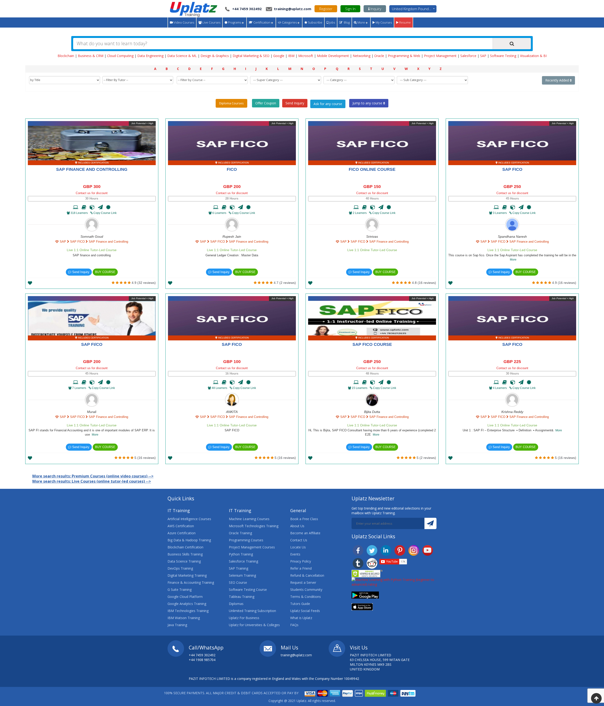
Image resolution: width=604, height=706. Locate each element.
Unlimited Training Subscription (252, 610)
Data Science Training (184, 561)
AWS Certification (181, 526)
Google (278, 55)
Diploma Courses (231, 103)
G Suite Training (180, 589)
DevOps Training (180, 568)
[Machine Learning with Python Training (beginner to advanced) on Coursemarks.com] (394, 581)
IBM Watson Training (184, 618)
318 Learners (79, 213)
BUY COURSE (105, 272)
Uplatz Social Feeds (305, 610)
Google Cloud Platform (185, 596)
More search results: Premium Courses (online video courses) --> (93, 476)
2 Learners (359, 213)
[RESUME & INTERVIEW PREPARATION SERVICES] (100, 207)
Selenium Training (242, 575)
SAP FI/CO (91, 344)
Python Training (241, 554)
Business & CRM (90, 55)
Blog (346, 22)
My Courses (383, 22)
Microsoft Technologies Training (253, 526)
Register (325, 8)
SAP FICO (512, 169)
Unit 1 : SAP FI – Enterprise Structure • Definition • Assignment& (512, 430)
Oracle (379, 55)
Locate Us (298, 547)
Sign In (350, 8)
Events (295, 554)
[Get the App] (365, 594)
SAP (483, 55)
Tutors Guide (300, 603)
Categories (289, 22)
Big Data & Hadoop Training (189, 540)
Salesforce (468, 55)
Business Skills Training (185, 554)
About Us (297, 526)
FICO (232, 169)
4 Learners (500, 388)
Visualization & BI (533, 55)
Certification (261, 22)
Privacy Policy (300, 561)
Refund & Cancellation (307, 575)
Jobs (331, 22)
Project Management (440, 55)
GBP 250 (512, 186)
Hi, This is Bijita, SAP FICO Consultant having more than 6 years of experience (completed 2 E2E (372, 432)
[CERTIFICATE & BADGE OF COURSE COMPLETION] (108, 207)
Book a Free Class (304, 519)
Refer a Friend (301, 568)
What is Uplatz (301, 618)
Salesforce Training (243, 561)
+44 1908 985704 (202, 659)
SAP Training (238, 568)
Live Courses (211, 22)
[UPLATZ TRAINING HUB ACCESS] (84, 207)
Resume (404, 22)
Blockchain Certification (185, 547)
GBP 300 (92, 186)
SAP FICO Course (372, 344)
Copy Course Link (105, 213)
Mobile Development (333, 55)
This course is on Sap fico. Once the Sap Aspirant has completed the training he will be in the (512, 257)
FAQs (294, 625)
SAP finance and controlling (92, 255)
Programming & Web (404, 55)
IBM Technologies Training (188, 610)
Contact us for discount (92, 193)
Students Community (306, 589)
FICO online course (372, 169)
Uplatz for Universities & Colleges (254, 625)
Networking (361, 55)
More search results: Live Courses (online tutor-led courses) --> (91, 481)
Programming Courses (246, 540)
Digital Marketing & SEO (251, 55)
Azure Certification (182, 533)
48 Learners (219, 388)
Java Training (177, 625)
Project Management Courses (252, 547)
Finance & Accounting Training (191, 582)
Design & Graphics (215, 55)
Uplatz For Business (244, 618)
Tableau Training (241, 596)
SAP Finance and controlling (91, 169)
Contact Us (298, 540)
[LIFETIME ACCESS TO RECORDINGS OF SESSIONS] (75, 207)
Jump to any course (367, 103)
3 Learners (500, 213)
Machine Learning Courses (249, 519)
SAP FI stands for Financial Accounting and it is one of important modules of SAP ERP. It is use (92, 432)
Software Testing (503, 55)
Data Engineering (150, 55)
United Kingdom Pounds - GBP (414, 8)
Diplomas (236, 603)
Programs (234, 22)
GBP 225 (512, 361)
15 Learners (359, 388)
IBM (291, 55)
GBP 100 (232, 361)
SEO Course (238, 582)
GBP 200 (232, 186)
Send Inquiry (294, 103)
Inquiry (375, 8)
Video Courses (183, 22)
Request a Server (303, 582)
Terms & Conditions (305, 596)
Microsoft (305, 55)
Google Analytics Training (187, 603)
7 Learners (79, 388)
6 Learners (219, 213)
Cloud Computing (120, 55)
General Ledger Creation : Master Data (232, 255)
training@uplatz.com (292, 8)
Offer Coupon (265, 103)
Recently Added (557, 80)
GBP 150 (372, 186)
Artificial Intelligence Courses (189, 519)
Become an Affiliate (305, 533)
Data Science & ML (182, 55)
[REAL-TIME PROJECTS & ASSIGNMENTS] (92, 207)
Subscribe (314, 22)
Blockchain (66, 55)
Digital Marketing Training (187, 575)
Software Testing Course (248, 589)
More (361, 22)
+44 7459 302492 (247, 8)
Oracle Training (240, 533)
